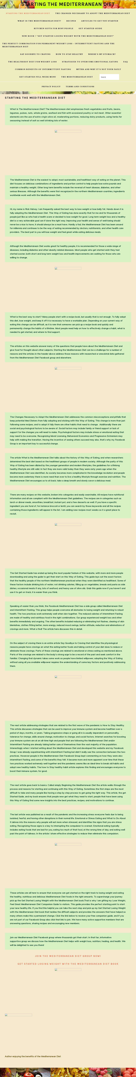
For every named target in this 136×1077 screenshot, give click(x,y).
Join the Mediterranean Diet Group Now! (68, 956)
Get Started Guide (24, 573)
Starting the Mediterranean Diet (68, 4)
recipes (30, 494)
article (23, 725)
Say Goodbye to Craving (73, 643)
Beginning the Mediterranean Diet (79, 785)
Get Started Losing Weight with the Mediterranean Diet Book (68, 964)
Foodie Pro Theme (91, 1072)
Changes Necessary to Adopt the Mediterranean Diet (42, 417)
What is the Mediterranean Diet (38, 457)
